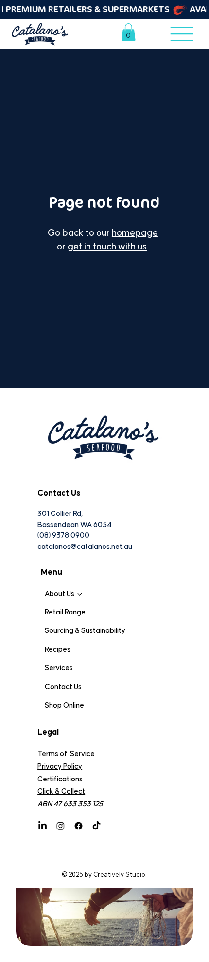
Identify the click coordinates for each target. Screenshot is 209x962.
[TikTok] (96, 826)
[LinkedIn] (42, 826)
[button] (128, 32)
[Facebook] (78, 826)
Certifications (60, 779)
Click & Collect (61, 791)
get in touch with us (107, 246)
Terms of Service (66, 754)
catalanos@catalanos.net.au (84, 546)
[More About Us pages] (79, 594)
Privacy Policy (59, 766)
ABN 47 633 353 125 (70, 804)
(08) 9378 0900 (63, 535)
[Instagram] (60, 826)
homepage (135, 233)
